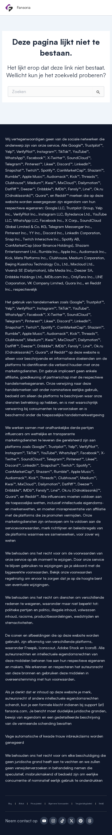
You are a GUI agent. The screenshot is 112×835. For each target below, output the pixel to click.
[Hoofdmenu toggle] (101, 8)
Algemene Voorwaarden (58, 803)
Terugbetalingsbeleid (83, 803)
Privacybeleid (36, 803)
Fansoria (23, 7)
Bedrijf (101, 803)
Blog (10, 803)
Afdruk (21, 803)
